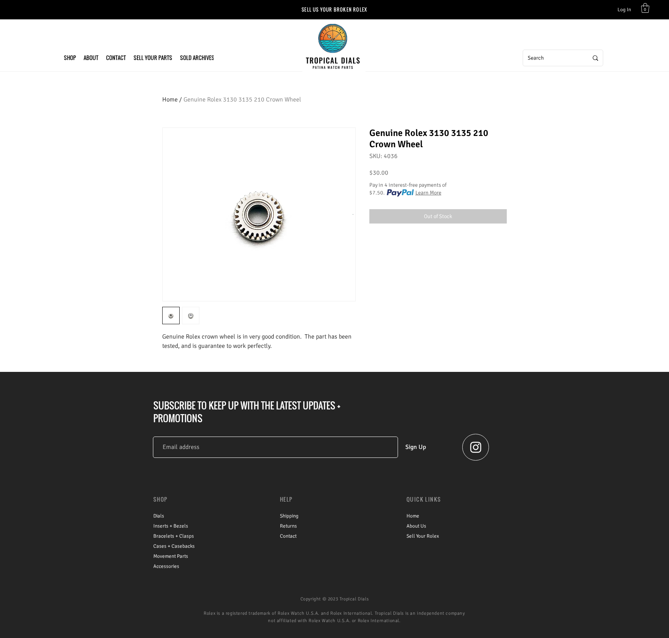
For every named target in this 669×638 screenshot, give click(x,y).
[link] (645, 8)
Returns (288, 526)
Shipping (289, 516)
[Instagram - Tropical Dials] (475, 447)
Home (170, 99)
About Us (416, 526)
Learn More (428, 192)
